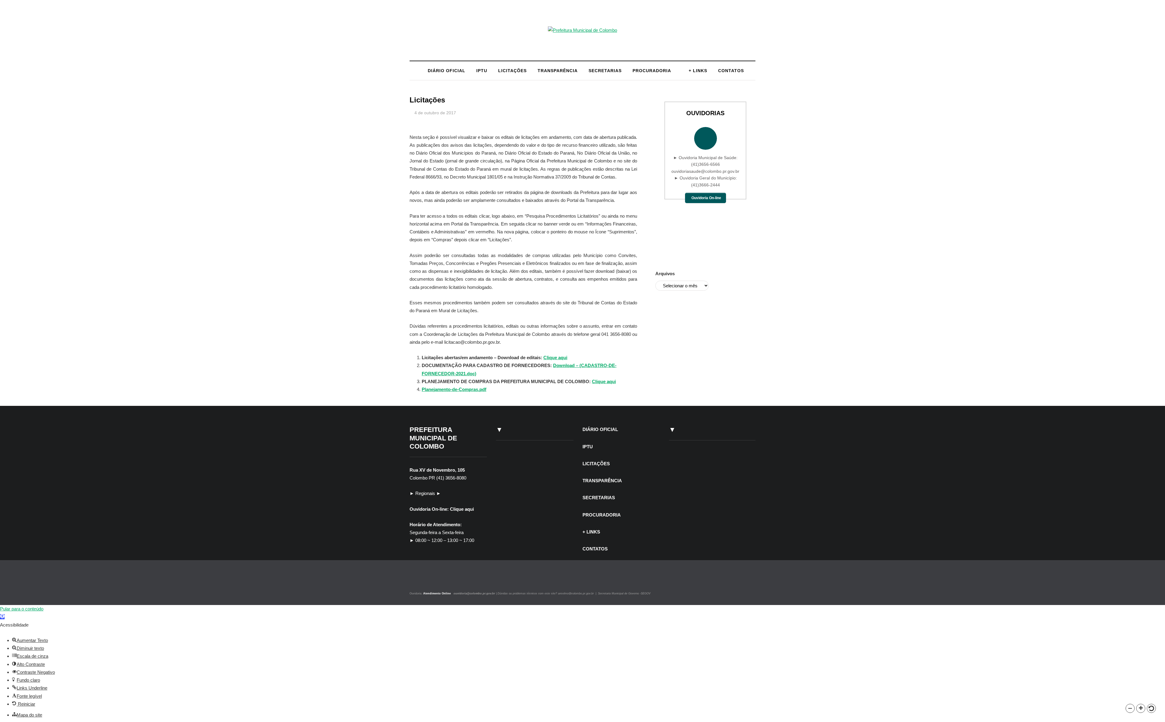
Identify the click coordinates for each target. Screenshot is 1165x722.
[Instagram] (418, 580)
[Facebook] (425, 580)
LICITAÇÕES (512, 70)
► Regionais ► (425, 493)
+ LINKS (698, 70)
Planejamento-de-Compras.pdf (454, 389)
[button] (1130, 708)
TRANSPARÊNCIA (558, 70)
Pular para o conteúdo (21, 608)
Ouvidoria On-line (706, 198)
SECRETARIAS (605, 70)
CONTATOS (731, 70)
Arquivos (665, 273)
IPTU (481, 70)
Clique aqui (555, 357)
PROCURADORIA (652, 70)
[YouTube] (432, 580)
